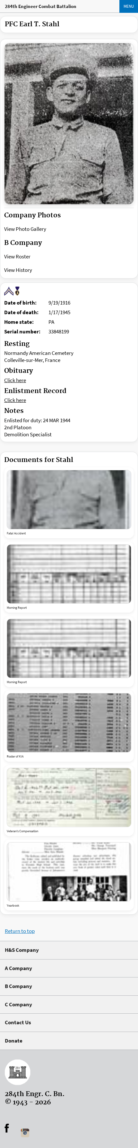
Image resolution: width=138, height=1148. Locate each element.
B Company (18, 986)
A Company (18, 968)
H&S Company (22, 949)
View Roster (17, 256)
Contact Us (18, 1022)
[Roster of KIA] (69, 722)
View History (18, 269)
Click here (15, 380)
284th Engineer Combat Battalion (40, 6)
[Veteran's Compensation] (69, 797)
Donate (13, 1040)
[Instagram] (25, 1133)
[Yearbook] (69, 871)
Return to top (20, 930)
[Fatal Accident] (69, 499)
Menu (129, 6)
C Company (18, 1004)
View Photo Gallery (25, 228)
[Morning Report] (69, 574)
